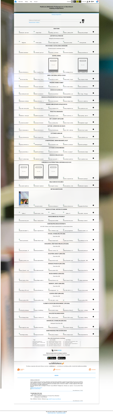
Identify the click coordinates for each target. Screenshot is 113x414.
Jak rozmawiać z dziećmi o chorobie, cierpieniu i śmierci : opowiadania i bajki (60, 344)
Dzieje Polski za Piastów (68, 342)
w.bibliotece (52, 366)
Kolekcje (37, 22)
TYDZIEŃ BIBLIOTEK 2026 (36, 393)
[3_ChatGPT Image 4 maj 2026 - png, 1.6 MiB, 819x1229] (54, 398)
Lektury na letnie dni (35, 380)
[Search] (83, 20)
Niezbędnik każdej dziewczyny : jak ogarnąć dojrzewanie (57, 341)
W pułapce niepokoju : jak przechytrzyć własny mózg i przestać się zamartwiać (76, 343)
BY (80, 1)
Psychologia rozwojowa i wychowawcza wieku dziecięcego (41, 344)
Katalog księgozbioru (56, 14)
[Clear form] (80, 22)
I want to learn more (52, 412)
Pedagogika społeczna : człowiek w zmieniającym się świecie (42, 342)
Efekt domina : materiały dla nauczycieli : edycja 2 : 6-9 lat (57, 345)
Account (35, 1)
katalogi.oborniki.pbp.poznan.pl (36, 387)
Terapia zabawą (67, 345)
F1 (89, 1)
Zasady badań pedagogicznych (37, 341)
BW (75, 1)
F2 (92, 1)
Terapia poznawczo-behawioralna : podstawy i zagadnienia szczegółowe (76, 341)
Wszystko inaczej (67, 344)
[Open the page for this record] (24, 31)
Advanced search (32, 22)
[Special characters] (83, 22)
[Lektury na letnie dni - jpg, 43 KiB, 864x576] (35, 388)
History (26, 1)
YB (77, 1)
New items (21, 1)
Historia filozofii (35, 343)
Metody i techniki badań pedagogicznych (39, 345)
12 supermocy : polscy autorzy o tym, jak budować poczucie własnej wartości (60, 343)
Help (31, 1)
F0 (87, 1)
